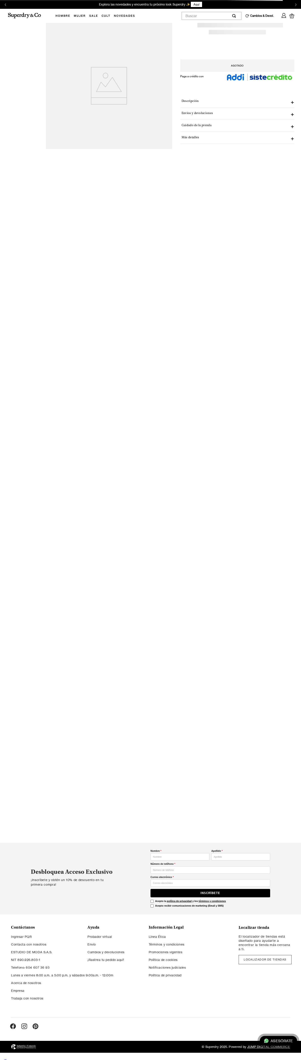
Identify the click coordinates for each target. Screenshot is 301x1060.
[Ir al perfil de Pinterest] (35, 1026)
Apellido (217, 851)
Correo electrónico (162, 877)
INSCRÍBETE (210, 893)
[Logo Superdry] (27, 16)
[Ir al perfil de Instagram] (24, 1026)
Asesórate (281, 1041)
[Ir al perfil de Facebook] (13, 1026)
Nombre (155, 851)
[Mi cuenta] (283, 14)
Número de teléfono (162, 864)
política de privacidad (179, 901)
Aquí (196, 4)
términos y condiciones (212, 901)
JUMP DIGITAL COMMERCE (268, 1047)
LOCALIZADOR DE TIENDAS (265, 959)
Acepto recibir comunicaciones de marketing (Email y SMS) (189, 905)
